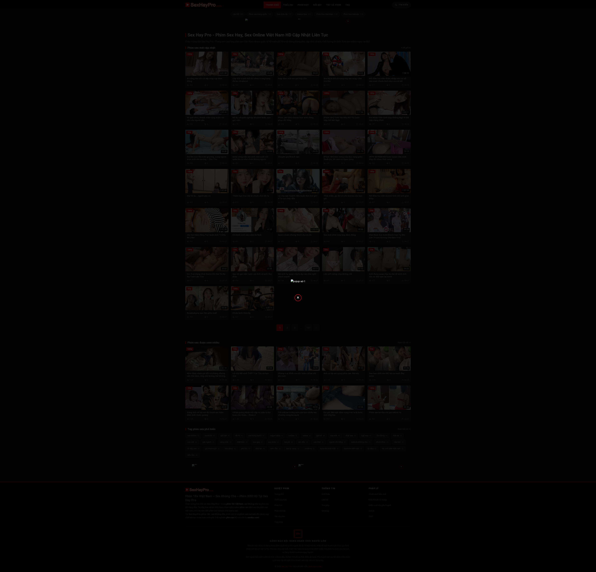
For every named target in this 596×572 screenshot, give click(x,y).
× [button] (298, 297)
